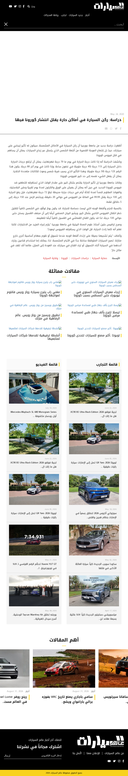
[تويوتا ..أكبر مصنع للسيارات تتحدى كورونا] (94, 329)
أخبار (87, 15)
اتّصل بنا (77, 753)
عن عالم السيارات (114, 753)
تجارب (63, 15)
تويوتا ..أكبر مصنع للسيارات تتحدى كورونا (93, 335)
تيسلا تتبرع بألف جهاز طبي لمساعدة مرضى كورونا (96, 313)
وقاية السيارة (50, 258)
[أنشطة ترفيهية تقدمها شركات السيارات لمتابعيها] (34, 329)
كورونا (64, 258)
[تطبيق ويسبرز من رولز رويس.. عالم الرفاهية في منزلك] (34, 307)
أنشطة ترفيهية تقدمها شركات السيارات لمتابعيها (33, 337)
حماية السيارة (99, 258)
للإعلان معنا (93, 753)
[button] (112, 670)
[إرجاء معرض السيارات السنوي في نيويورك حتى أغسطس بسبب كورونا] (94, 284)
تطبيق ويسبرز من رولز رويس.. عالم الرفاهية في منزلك (37, 316)
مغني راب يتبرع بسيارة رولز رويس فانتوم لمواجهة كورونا (33, 293)
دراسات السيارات (80, 258)
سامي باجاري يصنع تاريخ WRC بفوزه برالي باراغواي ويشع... (67, 699)
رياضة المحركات (51, 15)
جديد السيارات (76, 15)
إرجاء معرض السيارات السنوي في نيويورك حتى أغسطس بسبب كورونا (97, 293)
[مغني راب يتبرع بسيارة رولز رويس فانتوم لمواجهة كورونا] (34, 284)
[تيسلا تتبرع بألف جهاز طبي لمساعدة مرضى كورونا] (94, 305)
